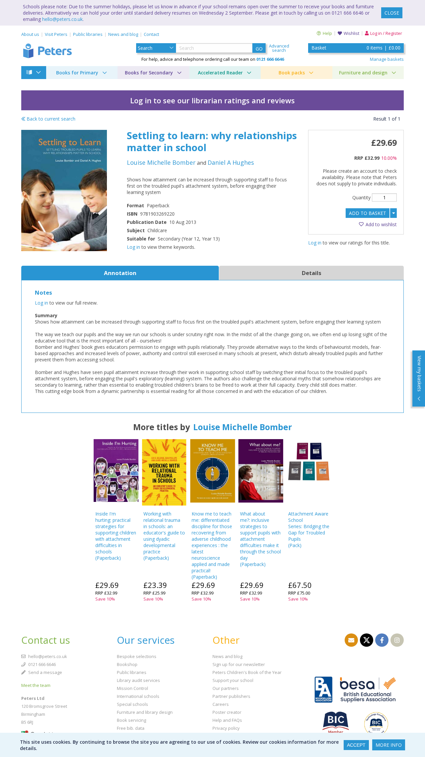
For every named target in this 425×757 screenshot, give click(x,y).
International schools (138, 696)
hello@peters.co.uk (62, 19)
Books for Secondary (149, 72)
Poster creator (226, 712)
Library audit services (138, 680)
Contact (151, 34)
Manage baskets (387, 59)
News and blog (123, 34)
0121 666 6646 (41, 664)
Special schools (132, 704)
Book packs (292, 72)
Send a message (44, 672)
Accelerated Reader (220, 72)
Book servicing (131, 720)
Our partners (225, 688)
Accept (356, 745)
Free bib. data (130, 728)
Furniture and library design (145, 712)
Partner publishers (231, 696)
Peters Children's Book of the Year (247, 672)
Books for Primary (77, 72)
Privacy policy (226, 728)
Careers (220, 704)
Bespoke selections (136, 656)
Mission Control (132, 688)
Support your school (232, 680)
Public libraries (88, 34)
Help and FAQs (227, 720)
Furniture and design (363, 72)
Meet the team (35, 685)
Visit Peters (56, 34)
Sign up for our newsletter (238, 664)
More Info (389, 745)
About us (30, 34)
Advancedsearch (279, 48)
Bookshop (127, 664)
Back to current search (50, 119)
